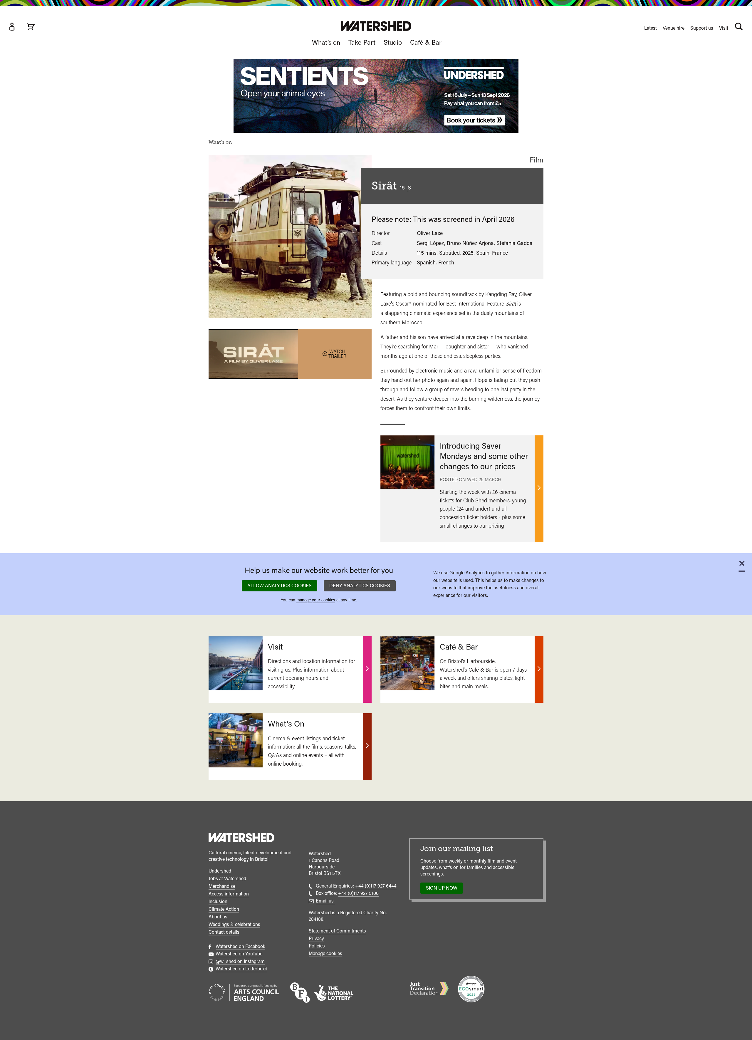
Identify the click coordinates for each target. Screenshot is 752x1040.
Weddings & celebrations (234, 924)
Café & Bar (426, 42)
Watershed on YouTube (239, 953)
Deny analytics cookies (359, 585)
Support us (701, 28)
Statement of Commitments (337, 930)
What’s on (326, 42)
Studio (393, 42)
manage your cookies (315, 600)
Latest (650, 28)
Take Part (361, 42)
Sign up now (443, 889)
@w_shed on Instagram (240, 961)
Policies (317, 945)
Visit (723, 28)
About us (218, 916)
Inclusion (218, 901)
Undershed (220, 870)
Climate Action (224, 909)
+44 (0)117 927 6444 (376, 885)
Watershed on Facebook (240, 946)
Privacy (316, 938)
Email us (325, 900)
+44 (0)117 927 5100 (358, 893)
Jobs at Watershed (227, 878)
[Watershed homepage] (241, 838)
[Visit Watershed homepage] (376, 26)
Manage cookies (325, 953)
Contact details (224, 932)
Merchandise (222, 886)
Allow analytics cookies (279, 585)
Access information (229, 893)
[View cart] (31, 27)
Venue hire (673, 28)
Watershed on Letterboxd (241, 968)
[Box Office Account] (12, 27)
